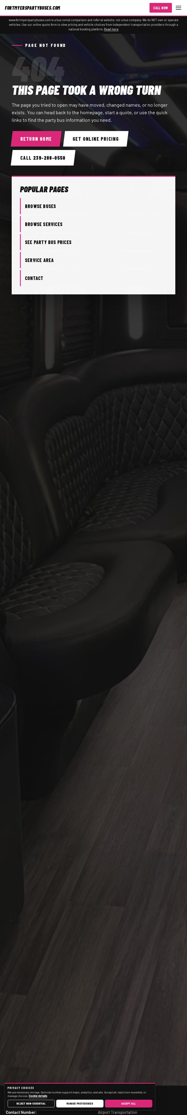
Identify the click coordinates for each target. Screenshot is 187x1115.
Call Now (160, 8)
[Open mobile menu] (178, 8)
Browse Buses (40, 206)
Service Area (39, 260)
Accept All (128, 1103)
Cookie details (38, 1095)
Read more (111, 29)
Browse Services (44, 224)
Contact (34, 278)
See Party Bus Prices (48, 242)
